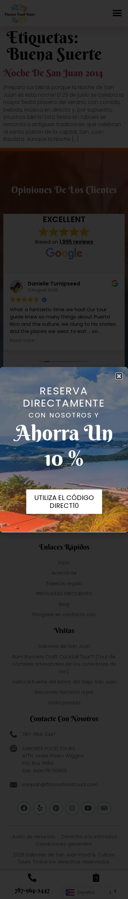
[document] (64, 449)
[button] (119, 376)
